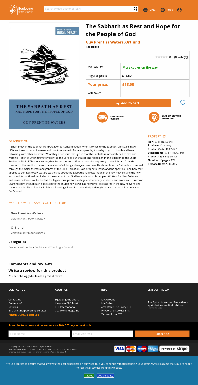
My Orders (107, 303)
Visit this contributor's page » (28, 218)
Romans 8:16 (155, 307)
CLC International (65, 307)
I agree (89, 375)
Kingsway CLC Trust (66, 303)
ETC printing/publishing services (27, 310)
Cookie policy (105, 375)
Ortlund (132, 42)
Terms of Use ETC (111, 314)
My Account (108, 299)
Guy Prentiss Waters (104, 42)
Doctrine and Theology (47, 247)
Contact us (15, 299)
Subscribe (162, 334)
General (68, 247)
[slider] (161, 57)
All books (26, 247)
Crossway (165, 145)
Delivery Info (16, 303)
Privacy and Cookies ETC (115, 310)
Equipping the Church (67, 299)
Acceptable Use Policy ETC (116, 307)
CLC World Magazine (67, 310)
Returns (13, 307)
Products (14, 247)
